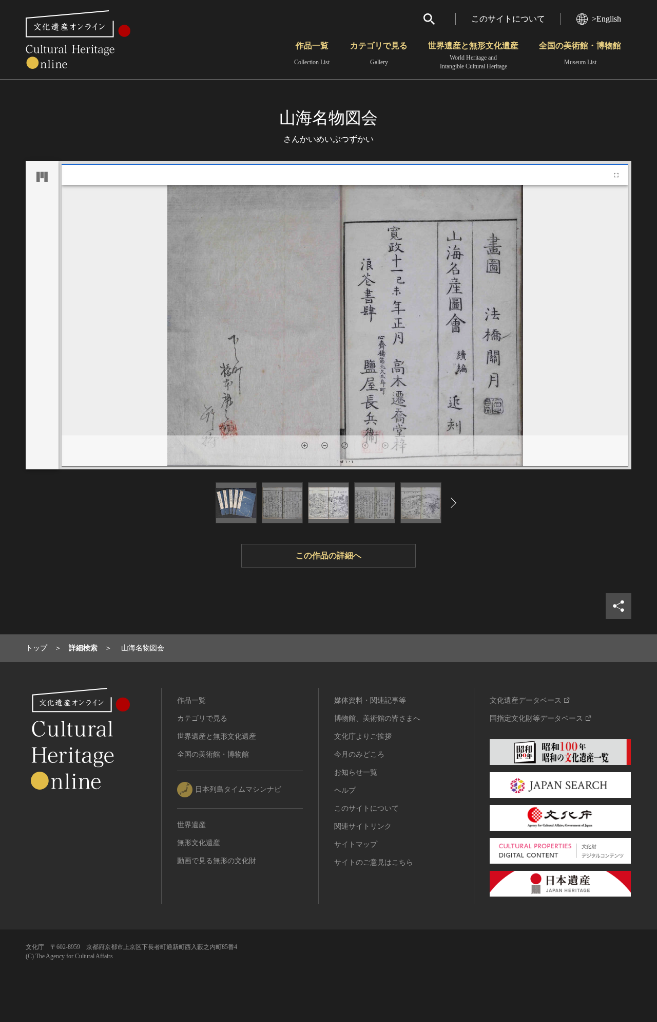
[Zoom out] (325, 445)
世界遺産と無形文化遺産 (473, 55)
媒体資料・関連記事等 (370, 700)
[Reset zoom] (345, 445)
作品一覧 (312, 53)
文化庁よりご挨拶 (363, 736)
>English (606, 18)
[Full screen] (616, 175)
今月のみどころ (359, 754)
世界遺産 (191, 825)
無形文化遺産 (198, 843)
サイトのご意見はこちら (373, 862)
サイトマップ (355, 844)
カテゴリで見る (379, 53)
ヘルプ (345, 790)
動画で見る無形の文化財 (216, 861)
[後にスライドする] (450, 502)
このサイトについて (508, 18)
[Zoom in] (305, 445)
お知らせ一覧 (355, 772)
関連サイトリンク (363, 826)
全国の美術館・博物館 (580, 53)
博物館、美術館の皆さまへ (377, 718)
